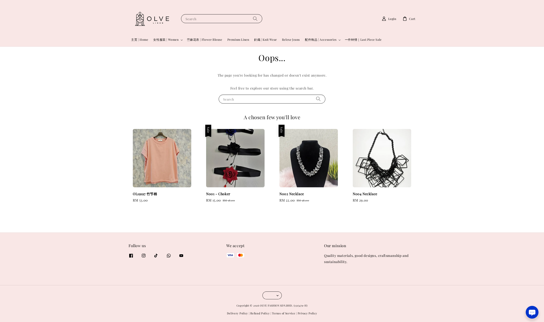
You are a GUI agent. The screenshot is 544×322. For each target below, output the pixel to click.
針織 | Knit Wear (265, 40)
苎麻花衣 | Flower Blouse (204, 40)
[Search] (255, 18)
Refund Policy (260, 313)
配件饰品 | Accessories (321, 40)
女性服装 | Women (165, 40)
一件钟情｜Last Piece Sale (363, 40)
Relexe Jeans (291, 40)
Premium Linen (238, 40)
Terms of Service (283, 313)
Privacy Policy (307, 313)
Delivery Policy (237, 313)
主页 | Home (139, 40)
